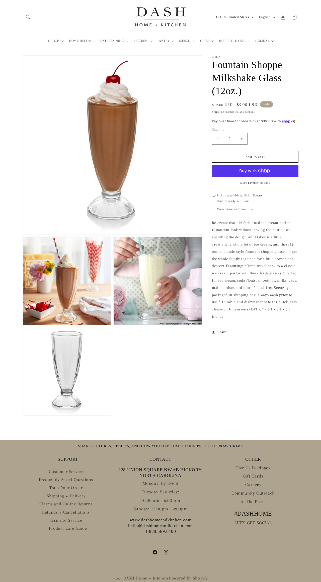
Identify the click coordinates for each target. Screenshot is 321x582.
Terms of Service (66, 520)
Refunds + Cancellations (66, 512)
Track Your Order (66, 487)
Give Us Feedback (253, 467)
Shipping (218, 111)
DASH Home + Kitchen (145, 577)
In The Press (253, 501)
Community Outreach (253, 493)
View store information (235, 209)
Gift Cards (253, 476)
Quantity (218, 129)
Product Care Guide (68, 528)
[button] (28, 17)
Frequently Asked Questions (66, 479)
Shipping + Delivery (66, 495)
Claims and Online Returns (66, 503)
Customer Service (66, 471)
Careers (253, 484)
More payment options (255, 182)
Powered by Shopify (188, 577)
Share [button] (222, 332)
